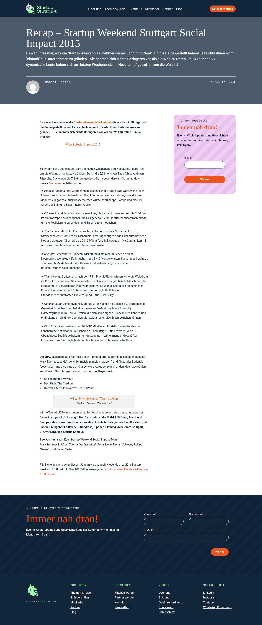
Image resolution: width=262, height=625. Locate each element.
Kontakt (119, 602)
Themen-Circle (114, 9)
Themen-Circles (80, 592)
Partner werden (125, 597)
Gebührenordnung (170, 602)
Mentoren (55, 183)
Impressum (166, 607)
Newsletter (122, 607)
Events (133, 9)
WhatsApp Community (217, 607)
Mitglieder (152, 9)
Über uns (94, 9)
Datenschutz (167, 612)
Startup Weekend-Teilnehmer (93, 122)
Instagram (209, 597)
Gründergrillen (79, 597)
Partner (167, 9)
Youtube (208, 602)
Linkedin (208, 592)
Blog (179, 9)
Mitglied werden (222, 8)
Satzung (164, 597)
